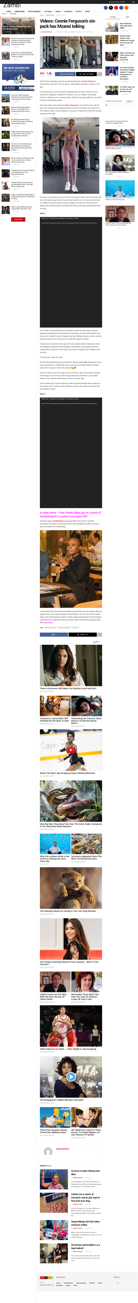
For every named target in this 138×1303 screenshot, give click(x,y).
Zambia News (19, 11)
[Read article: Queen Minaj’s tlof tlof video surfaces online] (54, 1230)
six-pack (75, 627)
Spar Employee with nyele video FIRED (126, 26)
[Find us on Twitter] (111, 8)
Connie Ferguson (51, 627)
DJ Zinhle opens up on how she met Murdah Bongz (127, 89)
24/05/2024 (88, 1204)
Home (8, 11)
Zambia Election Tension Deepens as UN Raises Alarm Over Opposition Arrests (22, 172)
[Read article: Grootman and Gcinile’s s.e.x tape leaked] (54, 1253)
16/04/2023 (59, 32)
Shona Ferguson (64, 627)
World (58, 11)
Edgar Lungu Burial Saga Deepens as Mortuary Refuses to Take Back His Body (23, 196)
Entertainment (34, 11)
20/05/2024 (88, 1251)
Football (48, 11)
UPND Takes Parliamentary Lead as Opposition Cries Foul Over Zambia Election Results (22, 133)
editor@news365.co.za (47, 1285)
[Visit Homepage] (11, 4)
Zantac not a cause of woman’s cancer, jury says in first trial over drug (85, 1197)
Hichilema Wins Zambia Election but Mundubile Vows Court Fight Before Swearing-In (22, 184)
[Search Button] (134, 8)
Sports (79, 11)
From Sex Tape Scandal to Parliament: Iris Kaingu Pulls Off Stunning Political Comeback (22, 97)
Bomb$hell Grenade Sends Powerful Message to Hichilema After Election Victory (22, 121)
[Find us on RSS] (126, 8)
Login (133, 2)
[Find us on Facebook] (106, 8)
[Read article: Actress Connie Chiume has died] (54, 1179)
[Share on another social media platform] (99, 74)
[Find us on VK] (121, 8)
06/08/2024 (88, 1177)
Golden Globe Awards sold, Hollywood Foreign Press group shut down (127, 40)
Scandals (68, 11)
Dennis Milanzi (47, 32)
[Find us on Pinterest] (116, 8)
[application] (71, 272)
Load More (18, 219)
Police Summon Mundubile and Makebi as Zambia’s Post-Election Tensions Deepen (22, 54)
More (87, 11)
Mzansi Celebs (70, 32)
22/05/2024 (88, 1228)
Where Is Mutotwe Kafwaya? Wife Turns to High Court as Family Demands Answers (22, 160)
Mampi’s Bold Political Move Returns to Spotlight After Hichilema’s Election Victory (20, 109)
